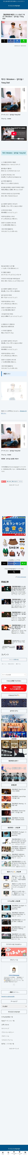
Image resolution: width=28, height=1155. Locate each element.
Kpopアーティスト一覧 (8, 1020)
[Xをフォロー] (14, 985)
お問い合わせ (5, 1024)
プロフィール (5, 1036)
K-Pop (4, 481)
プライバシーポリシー (8, 1032)
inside (9, 481)
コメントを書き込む (14, 659)
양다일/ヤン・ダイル (17, 481)
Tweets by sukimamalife (7, 996)
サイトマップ (5, 1028)
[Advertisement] (14, 62)
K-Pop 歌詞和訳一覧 (7, 1017)
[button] (25, 675)
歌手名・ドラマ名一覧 (8, 1043)
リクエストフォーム (7, 1040)
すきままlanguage (14, 975)
